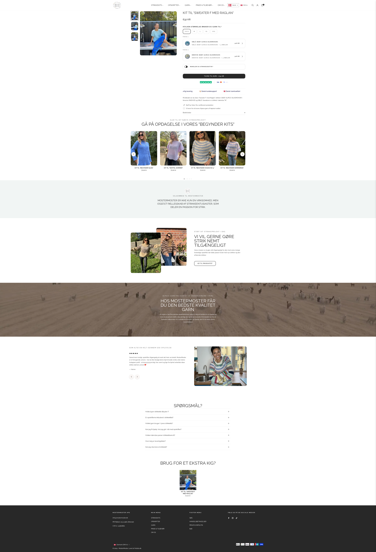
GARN (153, 525)
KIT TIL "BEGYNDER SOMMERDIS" (232, 168)
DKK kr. (245, 5)
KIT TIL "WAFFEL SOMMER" (173, 168)
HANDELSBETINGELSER (197, 521)
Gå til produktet (204, 263)
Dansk (234, 5)
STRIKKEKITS (155, 518)
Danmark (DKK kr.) (122, 544)
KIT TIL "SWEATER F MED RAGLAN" (188, 492)
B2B (190, 529)
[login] (257, 5)
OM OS (153, 532)
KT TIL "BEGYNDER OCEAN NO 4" (202, 168)
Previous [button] (133, 154)
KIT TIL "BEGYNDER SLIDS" (144, 168)
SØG (191, 518)
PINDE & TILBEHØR (157, 529)
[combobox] (233, 5)
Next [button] (242, 154)
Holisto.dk (138, 548)
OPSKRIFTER (155, 521)
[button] (252, 5)
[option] (158, 33)
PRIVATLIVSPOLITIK (196, 525)
